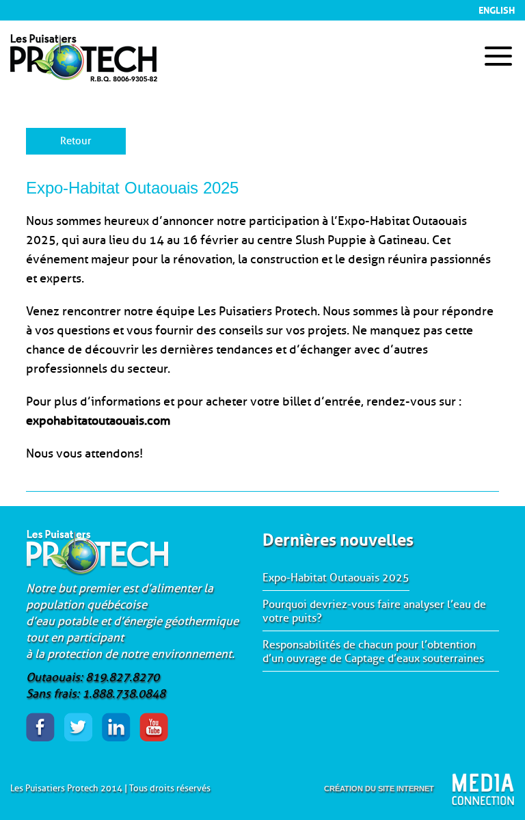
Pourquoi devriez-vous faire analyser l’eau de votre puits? (374, 611)
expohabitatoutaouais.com (98, 420)
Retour (76, 141)
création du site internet (379, 788)
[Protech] (83, 75)
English (497, 8)
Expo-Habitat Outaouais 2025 (335, 578)
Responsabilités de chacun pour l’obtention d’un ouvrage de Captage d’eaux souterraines (373, 651)
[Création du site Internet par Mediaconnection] (483, 790)
